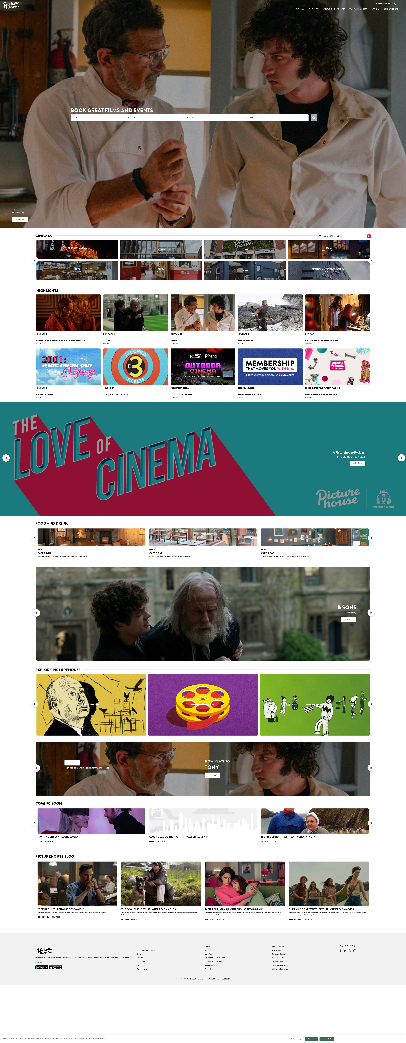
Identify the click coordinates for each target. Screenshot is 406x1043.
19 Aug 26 (135, 780)
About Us (140, 808)
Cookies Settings (296, 1039)
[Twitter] (345, 812)
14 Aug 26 (220, 780)
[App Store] (55, 829)
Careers (140, 819)
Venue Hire (209, 830)
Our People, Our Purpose (146, 811)
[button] (5, 375)
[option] (77, 233)
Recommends (142, 830)
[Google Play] (41, 829)
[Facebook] (340, 812)
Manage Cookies (278, 819)
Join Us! (20, 192)
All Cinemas (329, 208)
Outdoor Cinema (358, 9)
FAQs (139, 826)
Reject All (311, 1039)
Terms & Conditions (279, 823)
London (340, 208)
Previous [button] (35, 233)
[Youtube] (350, 812)
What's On (314, 9)
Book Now (348, 481)
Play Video (72, 624)
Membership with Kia (334, 9)
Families (208, 808)
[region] (203, 1039)
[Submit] (314, 104)
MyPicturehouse (383, 4)
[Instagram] (354, 812)
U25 (206, 811)
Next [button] (370, 233)
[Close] (402, 1039)
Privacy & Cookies (279, 815)
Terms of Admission (279, 826)
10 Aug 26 (308, 780)
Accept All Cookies (327, 1039)
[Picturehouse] (34, 6)
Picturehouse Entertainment (215, 819)
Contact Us (141, 823)
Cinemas (300, 9)
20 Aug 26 (56, 778)
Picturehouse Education (213, 823)
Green (139, 815)
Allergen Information (280, 830)
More (374, 9)
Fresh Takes (209, 815)
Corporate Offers (278, 808)
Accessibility (277, 811)
